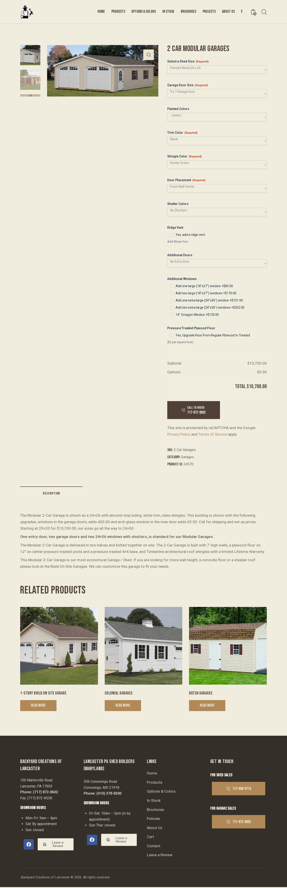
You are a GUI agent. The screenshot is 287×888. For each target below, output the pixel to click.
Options (173, 372)
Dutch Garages (201, 693)
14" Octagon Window (197, 314)
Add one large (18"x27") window (204, 286)
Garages (187, 457)
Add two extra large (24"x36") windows (210, 307)
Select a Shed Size (188, 61)
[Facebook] (29, 844)
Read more (38, 705)
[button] (148, 54)
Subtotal (174, 363)
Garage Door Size (187, 85)
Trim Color (182, 132)
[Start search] (264, 12)
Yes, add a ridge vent (190, 235)
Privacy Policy (178, 434)
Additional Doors (179, 255)
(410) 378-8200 (109, 793)
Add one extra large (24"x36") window (209, 300)
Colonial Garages (119, 693)
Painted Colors (178, 109)
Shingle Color (184, 156)
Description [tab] (51, 493)
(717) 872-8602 (45, 792)
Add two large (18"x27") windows (206, 293)
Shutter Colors (178, 204)
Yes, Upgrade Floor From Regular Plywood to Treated (213, 335)
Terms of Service (212, 434)
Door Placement (186, 180)
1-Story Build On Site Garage (43, 693)
